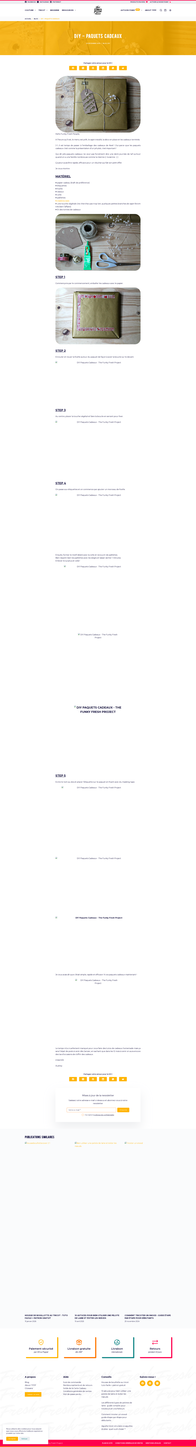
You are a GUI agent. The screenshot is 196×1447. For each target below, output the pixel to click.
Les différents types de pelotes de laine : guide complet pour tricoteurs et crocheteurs (116, 1406)
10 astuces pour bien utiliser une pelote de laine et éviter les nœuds (116, 1394)
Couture (29, 10)
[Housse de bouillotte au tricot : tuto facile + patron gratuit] (48, 1227)
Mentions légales (153, 1443)
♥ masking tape (62, 201)
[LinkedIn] (103, 68)
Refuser (24, 1439)
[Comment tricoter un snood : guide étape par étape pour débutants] (148, 1227)
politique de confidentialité (104, 1115)
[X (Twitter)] (83, 68)
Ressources (68, 10)
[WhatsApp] (113, 68)
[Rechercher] (161, 10)
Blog (105, 43)
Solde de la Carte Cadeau (74, 1388)
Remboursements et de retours (77, 1385)
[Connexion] (170, 10)
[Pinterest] (93, 68)
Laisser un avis (33, 1394)
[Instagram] (157, 1383)
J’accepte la (99, 1115)
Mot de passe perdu (72, 1394)
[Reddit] (123, 68)
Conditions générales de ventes (77, 1391)
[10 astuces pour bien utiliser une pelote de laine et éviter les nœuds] (98, 1227)
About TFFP (150, 10)
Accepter (12, 1439)
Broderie (54, 10)
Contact (167, 1443)
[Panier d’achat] (165, 10)
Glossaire (29, 1388)
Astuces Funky (130, 10)
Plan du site (107, 1443)
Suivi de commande (72, 1382)
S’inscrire (123, 1110)
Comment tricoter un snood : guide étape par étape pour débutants (114, 1417)
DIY (109, 43)
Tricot (41, 10)
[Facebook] (73, 68)
